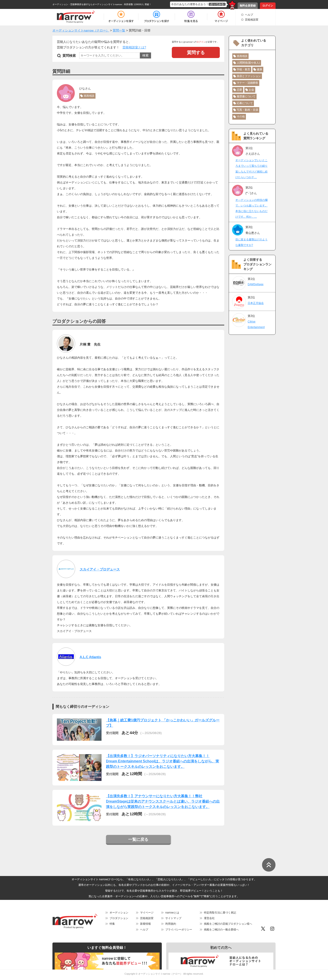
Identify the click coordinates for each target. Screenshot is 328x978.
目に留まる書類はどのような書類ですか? (251, 242)
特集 (112, 923)
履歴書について (246, 96)
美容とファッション (249, 76)
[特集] (191, 16)
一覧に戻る (138, 839)
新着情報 (145, 923)
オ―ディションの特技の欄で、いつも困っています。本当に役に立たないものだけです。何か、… (251, 208)
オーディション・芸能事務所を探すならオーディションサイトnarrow (87, 4)
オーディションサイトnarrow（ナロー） (160, 973)
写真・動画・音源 (247, 109)
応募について (245, 103)
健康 (259, 69)
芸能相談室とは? (134, 47)
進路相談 (89, 95)
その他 (241, 116)
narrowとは (172, 912)
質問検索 (69, 55)
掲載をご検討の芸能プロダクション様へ (228, 923)
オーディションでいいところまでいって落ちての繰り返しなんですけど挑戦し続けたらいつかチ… (251, 169)
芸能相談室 (251, 19)
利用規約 (170, 923)
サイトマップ (173, 918)
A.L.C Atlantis (90, 657)
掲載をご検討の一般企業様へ (221, 929)
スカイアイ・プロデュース (100, 569)
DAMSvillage (256, 284)
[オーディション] (121, 16)
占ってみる (217, 4)
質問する (196, 52)
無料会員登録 (248, 5)
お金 (251, 89)
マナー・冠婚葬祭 (247, 82)
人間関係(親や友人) (248, 62)
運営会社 (209, 918)
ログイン (267, 5)
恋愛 (239, 89)
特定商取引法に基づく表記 (220, 912)
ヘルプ (249, 14)
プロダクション (119, 918)
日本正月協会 (256, 303)
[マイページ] (221, 16)
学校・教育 (243, 69)
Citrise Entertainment (256, 324)
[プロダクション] (156, 16)
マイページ (147, 912)
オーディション (119, 912)
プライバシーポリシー (178, 929)
